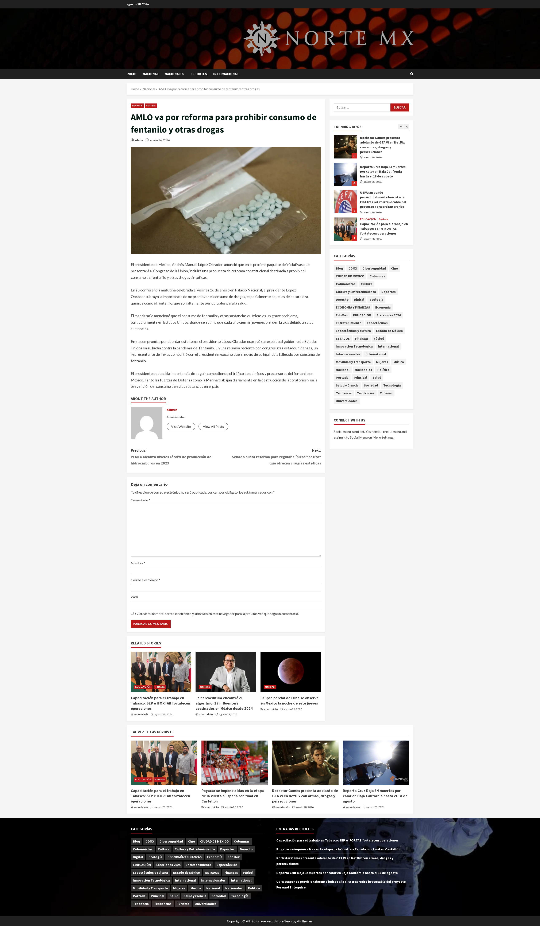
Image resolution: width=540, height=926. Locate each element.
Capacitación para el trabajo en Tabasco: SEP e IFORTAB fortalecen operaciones (160, 703)
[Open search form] (411, 74)
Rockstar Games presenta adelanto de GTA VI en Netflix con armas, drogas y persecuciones (345, 146)
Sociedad (371, 385)
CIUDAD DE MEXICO (350, 276)
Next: (276, 457)
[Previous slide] (401, 126)
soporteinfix (141, 714)
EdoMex (342, 315)
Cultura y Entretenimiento (356, 292)
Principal (360, 378)
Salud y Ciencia (347, 385)
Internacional (225, 74)
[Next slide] (406, 126)
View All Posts (213, 426)
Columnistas (345, 284)
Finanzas (362, 339)
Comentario (140, 500)
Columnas (377, 276)
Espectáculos (377, 323)
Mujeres (382, 362)
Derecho (342, 300)
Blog (339, 268)
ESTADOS (343, 339)
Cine (394, 268)
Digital (359, 300)
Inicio (131, 74)
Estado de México (389, 331)
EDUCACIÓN (143, 686)
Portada (151, 105)
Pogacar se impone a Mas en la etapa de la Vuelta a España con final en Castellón (232, 796)
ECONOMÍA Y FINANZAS (353, 307)
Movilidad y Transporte (353, 362)
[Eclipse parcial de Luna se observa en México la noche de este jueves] (291, 672)
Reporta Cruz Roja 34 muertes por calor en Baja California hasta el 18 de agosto (345, 174)
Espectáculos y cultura (353, 331)
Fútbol (379, 339)
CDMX (352, 268)
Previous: (171, 457)
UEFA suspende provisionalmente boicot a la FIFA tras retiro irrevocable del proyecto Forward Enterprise (345, 201)
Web (134, 597)
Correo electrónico (145, 580)
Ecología (376, 300)
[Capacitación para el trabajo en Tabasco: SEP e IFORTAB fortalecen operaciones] (161, 672)
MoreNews (283, 921)
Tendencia (344, 393)
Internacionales (348, 354)
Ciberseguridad (374, 268)
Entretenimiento (349, 323)
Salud (377, 378)
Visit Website (181, 426)
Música (398, 362)
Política (383, 370)
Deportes (198, 74)
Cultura (366, 284)
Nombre (138, 563)
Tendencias (365, 393)
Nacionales (174, 74)
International (376, 354)
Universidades (347, 401)
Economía (383, 307)
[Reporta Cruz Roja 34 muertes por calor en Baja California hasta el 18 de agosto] (376, 763)
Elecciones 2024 (389, 315)
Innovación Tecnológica (354, 346)
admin (138, 140)
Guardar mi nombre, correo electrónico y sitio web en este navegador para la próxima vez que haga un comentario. (217, 614)
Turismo (386, 393)
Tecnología (392, 385)
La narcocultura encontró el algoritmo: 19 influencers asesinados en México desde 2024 (224, 703)
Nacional (150, 74)
